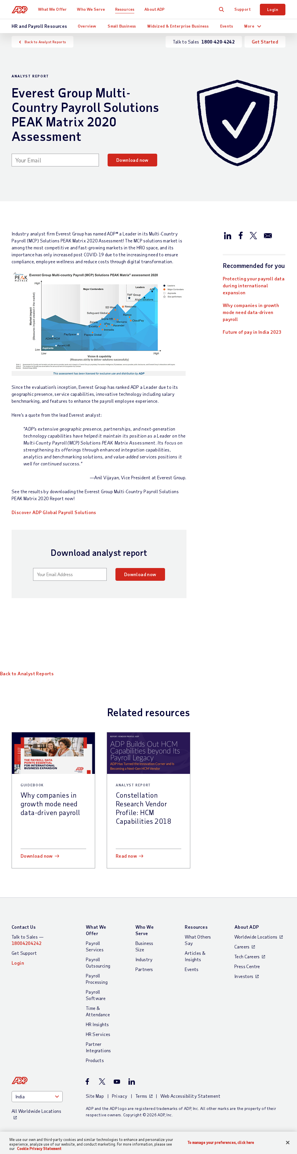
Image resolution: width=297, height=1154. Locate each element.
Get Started (265, 41)
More (249, 25)
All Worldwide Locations (36, 1111)
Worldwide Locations (256, 936)
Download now (132, 160)
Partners (144, 969)
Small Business (122, 25)
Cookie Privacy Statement (39, 1148)
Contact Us (24, 927)
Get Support (24, 953)
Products (95, 1060)
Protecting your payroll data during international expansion (254, 285)
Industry (144, 959)
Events (226, 25)
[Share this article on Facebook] (240, 235)
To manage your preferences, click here (221, 1142)
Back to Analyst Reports (45, 42)
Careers (242, 946)
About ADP (154, 9)
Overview (87, 25)
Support (242, 9)
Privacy (120, 1096)
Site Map (95, 1096)
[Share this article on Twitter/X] (253, 235)
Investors (243, 976)
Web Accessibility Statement (190, 1096)
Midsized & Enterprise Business (178, 25)
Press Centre (247, 966)
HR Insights (97, 1024)
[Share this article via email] (268, 235)
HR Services (98, 1034)
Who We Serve (91, 9)
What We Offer (52, 9)
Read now (126, 856)
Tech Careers (247, 956)
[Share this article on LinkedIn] (228, 235)
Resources (124, 9)
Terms (141, 1096)
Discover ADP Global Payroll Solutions (54, 512)
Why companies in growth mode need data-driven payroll (251, 312)
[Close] (287, 1142)
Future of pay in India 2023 (252, 332)
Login (272, 9)
